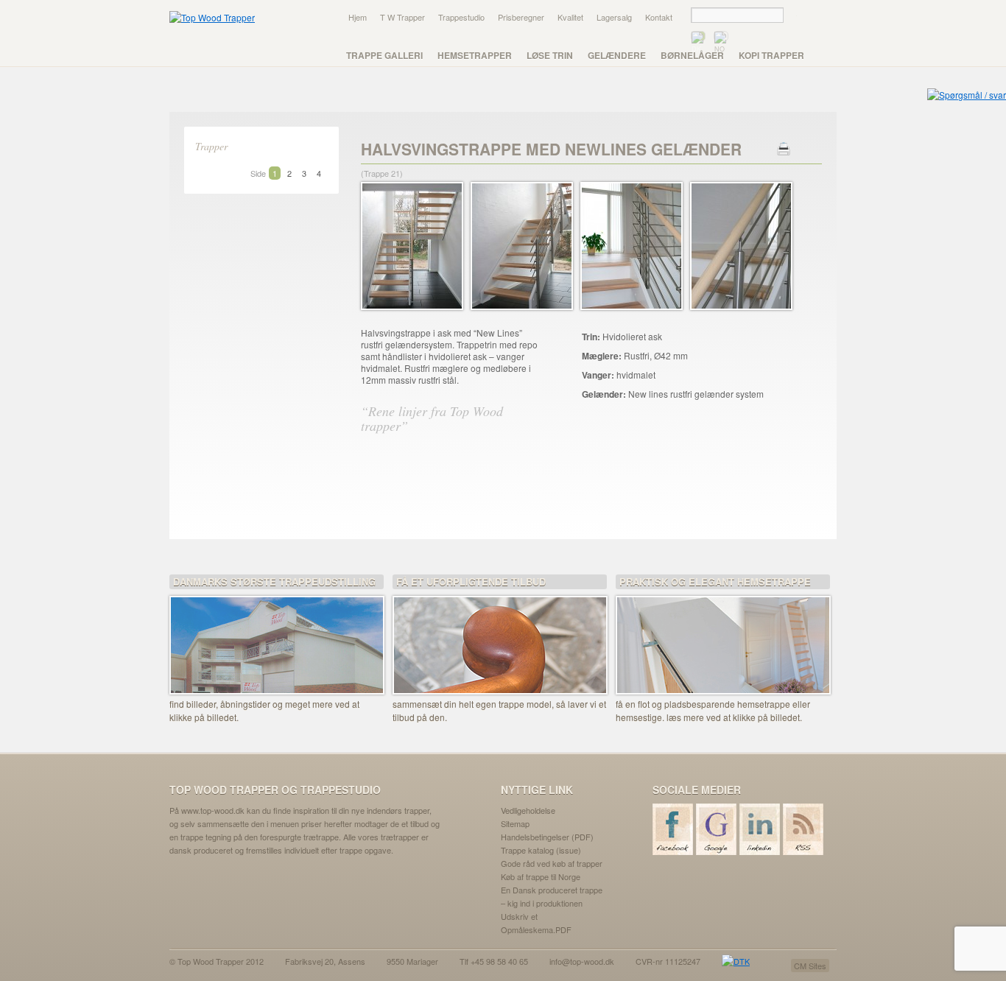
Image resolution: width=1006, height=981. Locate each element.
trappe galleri (384, 55)
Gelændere (617, 55)
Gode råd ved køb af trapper (551, 863)
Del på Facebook (447, 478)
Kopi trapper (771, 55)
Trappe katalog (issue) (541, 850)
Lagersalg (614, 17)
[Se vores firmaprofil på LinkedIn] (760, 829)
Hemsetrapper (474, 55)
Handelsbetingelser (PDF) (547, 837)
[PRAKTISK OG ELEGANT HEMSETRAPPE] (723, 635)
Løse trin (550, 55)
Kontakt (658, 17)
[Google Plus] (717, 829)
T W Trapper (402, 17)
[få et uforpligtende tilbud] (500, 635)
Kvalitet (570, 17)
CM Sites (810, 965)
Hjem (357, 17)
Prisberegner (521, 17)
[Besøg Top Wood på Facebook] (673, 829)
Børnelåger (692, 55)
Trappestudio (461, 17)
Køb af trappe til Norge (540, 876)
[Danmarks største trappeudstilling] (276, 635)
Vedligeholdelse (528, 810)
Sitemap (515, 823)
